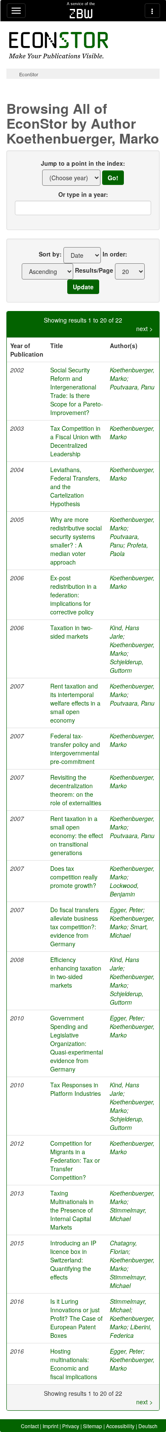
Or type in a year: (83, 194)
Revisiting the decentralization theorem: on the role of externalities (75, 790)
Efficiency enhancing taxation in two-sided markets (75, 972)
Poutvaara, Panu (132, 387)
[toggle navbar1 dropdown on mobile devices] (16, 10)
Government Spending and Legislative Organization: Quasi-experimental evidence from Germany (76, 1043)
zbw (81, 14)
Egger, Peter (126, 909)
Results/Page (94, 270)
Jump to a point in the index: (83, 163)
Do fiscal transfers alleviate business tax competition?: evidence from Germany (74, 926)
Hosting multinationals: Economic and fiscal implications (73, 1364)
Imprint (50, 1425)
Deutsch (147, 1425)
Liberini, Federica (131, 1331)
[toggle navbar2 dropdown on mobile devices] (152, 10)
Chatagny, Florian (123, 1247)
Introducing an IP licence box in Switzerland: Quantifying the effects (73, 1260)
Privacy (70, 1425)
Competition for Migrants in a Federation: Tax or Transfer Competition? (75, 1160)
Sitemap (92, 1425)
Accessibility (120, 1425)
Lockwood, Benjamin (124, 889)
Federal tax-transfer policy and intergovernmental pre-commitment (75, 749)
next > (144, 328)
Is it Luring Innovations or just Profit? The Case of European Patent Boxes (76, 1318)
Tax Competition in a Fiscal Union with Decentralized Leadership (75, 441)
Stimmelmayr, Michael (128, 1214)
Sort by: (50, 254)
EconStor (28, 74)
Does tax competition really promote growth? (73, 877)
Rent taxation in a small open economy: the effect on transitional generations (76, 835)
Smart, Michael (129, 930)
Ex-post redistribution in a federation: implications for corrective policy (73, 594)
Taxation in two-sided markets (71, 631)
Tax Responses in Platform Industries (75, 1089)
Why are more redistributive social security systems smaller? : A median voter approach (76, 540)
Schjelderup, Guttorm (126, 665)
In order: (115, 254)
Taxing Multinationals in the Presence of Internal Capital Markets (72, 1210)
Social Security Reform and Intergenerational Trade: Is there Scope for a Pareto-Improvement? (76, 391)
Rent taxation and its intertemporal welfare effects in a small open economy (75, 703)
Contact (30, 1425)
